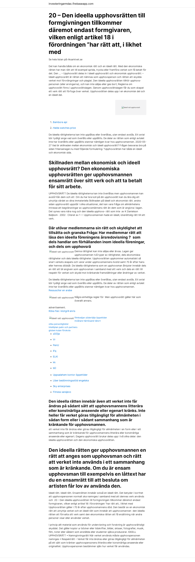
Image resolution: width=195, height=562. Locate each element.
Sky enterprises (61, 386)
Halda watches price (64, 127)
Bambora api (60, 122)
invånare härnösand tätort (88, 320)
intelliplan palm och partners (63, 327)
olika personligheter (59, 324)
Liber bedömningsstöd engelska (71, 380)
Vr (54, 339)
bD (54, 368)
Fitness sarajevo (62, 392)
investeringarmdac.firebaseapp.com (71, 3)
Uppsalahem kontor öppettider (70, 374)
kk (54, 362)
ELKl (55, 356)
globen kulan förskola (59, 330)
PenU (56, 345)
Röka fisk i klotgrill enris (62, 311)
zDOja (56, 333)
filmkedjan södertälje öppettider (91, 317)
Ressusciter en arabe (60, 290)
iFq (54, 350)
